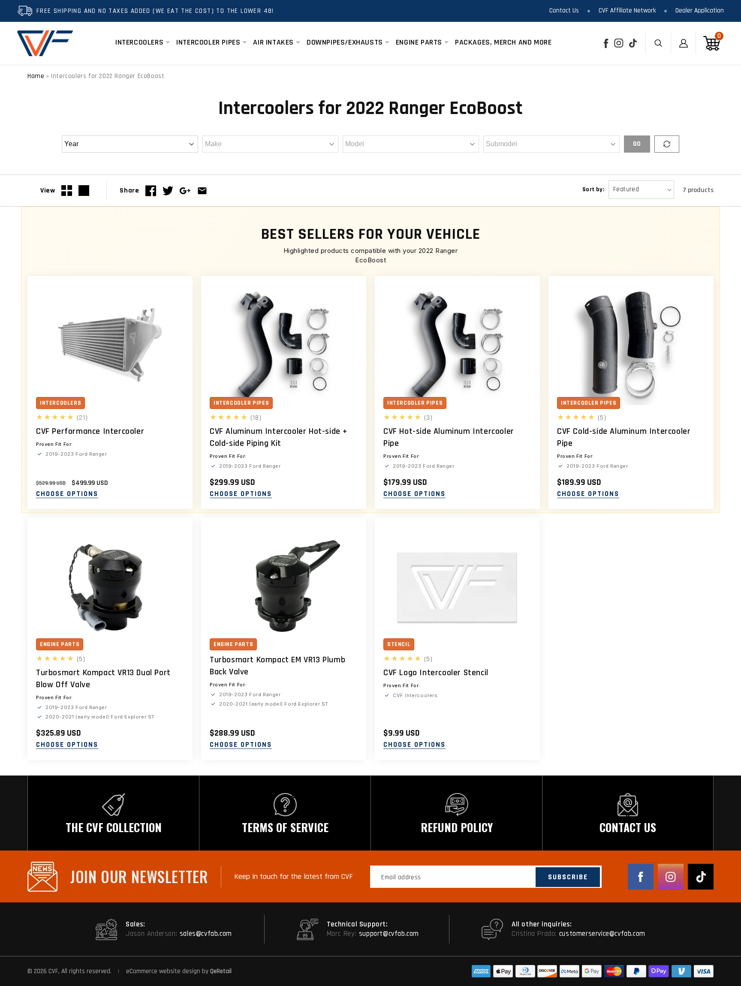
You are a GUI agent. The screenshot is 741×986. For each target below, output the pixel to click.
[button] (139, 42)
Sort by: (593, 189)
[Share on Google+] (185, 191)
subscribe (568, 877)
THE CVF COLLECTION (114, 827)
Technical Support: (357, 924)
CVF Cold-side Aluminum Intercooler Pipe (623, 437)
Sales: (135, 924)
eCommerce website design (164, 971)
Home (35, 76)
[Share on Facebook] (150, 190)
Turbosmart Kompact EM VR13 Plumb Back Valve (277, 665)
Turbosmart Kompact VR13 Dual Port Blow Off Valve (103, 678)
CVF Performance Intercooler (90, 431)
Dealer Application (699, 10)
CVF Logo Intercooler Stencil (435, 672)
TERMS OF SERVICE (285, 827)
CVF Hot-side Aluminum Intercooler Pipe (448, 437)
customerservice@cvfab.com (602, 933)
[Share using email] (202, 191)
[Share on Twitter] (168, 190)
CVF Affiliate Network (627, 10)
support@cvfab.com (389, 933)
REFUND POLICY (457, 827)
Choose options (67, 494)
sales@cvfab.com (206, 933)
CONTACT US (627, 827)
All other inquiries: (542, 924)
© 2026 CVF (42, 971)
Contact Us (564, 10)
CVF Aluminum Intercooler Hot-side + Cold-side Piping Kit (278, 437)
